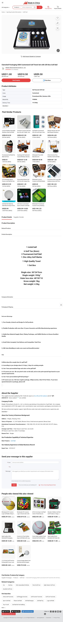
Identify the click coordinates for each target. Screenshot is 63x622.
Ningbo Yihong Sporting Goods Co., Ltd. (16, 67)
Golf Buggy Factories (22, 596)
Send (14, 485)
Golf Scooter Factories (36, 596)
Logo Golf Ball (50, 600)
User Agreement (40, 617)
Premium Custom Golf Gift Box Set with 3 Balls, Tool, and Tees (24, 131)
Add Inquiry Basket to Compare (32, 56)
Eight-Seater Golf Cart (49, 585)
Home (3, 12)
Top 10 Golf (6, 604)
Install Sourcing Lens (9, 614)
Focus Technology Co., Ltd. (20, 617)
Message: (8, 471)
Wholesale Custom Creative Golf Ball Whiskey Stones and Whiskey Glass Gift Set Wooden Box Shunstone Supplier (39, 180)
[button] (2, 3)
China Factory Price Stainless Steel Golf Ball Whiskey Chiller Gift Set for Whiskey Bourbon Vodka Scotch (54, 156)
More (3, 607)
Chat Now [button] (48, 80)
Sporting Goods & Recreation (13, 12)
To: (10, 467)
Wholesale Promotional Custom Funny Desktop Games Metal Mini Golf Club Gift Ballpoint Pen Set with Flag (39, 205)
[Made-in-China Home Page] (31, 2)
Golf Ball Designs (29, 600)
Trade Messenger (27, 611)
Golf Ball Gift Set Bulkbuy (18, 604)
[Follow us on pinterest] (60, 611)
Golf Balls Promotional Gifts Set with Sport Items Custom (38, 131)
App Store (5, 611)
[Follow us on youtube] (58, 611)
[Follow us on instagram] (55, 611)
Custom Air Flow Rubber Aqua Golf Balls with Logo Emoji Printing (23, 537)
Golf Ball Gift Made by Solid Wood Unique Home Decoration (8, 205)
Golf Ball (13, 441)
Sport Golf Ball (6, 600)
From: (9, 462)
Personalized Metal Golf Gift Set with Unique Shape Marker (24, 180)
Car (4, 585)
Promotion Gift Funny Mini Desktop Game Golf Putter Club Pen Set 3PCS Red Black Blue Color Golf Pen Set (54, 180)
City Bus (10, 585)
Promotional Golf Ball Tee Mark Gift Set (8, 155)
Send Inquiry (16, 80)
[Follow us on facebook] (51, 611)
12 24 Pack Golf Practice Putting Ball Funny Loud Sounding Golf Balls (8, 562)
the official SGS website (40, 396)
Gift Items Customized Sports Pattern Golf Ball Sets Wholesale (23, 205)
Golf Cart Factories (50, 596)
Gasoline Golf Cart (7, 589)
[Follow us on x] (53, 611)
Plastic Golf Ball (18, 600)
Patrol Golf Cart (36, 585)
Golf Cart (25, 12)
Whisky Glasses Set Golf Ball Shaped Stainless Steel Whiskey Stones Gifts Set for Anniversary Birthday (54, 131)
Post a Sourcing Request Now (47, 485)
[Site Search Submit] (39, 7)
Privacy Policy (56, 617)
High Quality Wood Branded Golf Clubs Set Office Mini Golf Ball (53, 537)
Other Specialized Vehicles (22, 585)
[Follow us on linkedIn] (45, 614)
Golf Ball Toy (40, 600)
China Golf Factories (8, 596)
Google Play (16, 611)
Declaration (48, 617)
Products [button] (16, 7)
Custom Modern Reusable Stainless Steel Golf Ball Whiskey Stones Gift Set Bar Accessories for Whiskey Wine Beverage (8, 131)
